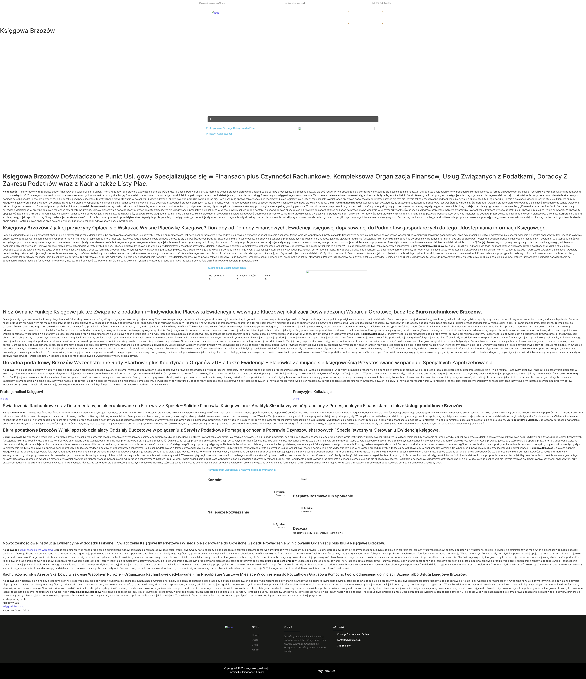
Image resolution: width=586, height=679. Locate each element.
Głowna (255, 635)
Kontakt (320, 17)
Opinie (302, 17)
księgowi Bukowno (13, 606)
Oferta (269, 17)
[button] (293, 109)
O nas (285, 17)
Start (254, 17)
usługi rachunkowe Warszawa (37, 549)
